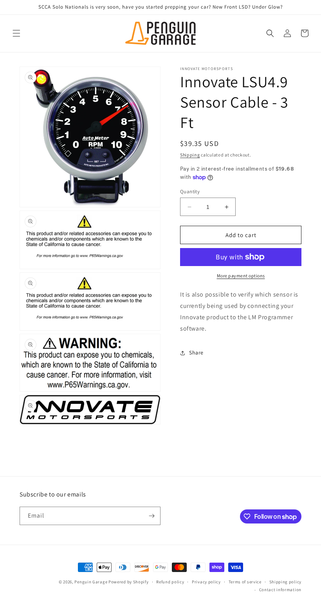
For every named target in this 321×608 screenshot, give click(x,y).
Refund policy (170, 582)
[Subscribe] (151, 516)
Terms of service (245, 582)
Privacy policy (206, 582)
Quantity (190, 191)
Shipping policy (285, 582)
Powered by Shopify (128, 582)
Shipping (190, 155)
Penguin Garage (90, 582)
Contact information (280, 589)
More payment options (241, 276)
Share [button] (196, 352)
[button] (16, 33)
